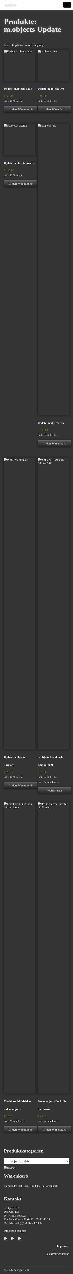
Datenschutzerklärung (57, 1253)
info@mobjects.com (15, 1230)
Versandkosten (51, 782)
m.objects (11, 5)
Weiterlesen (54, 790)
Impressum (63, 1246)
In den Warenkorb (21, 109)
